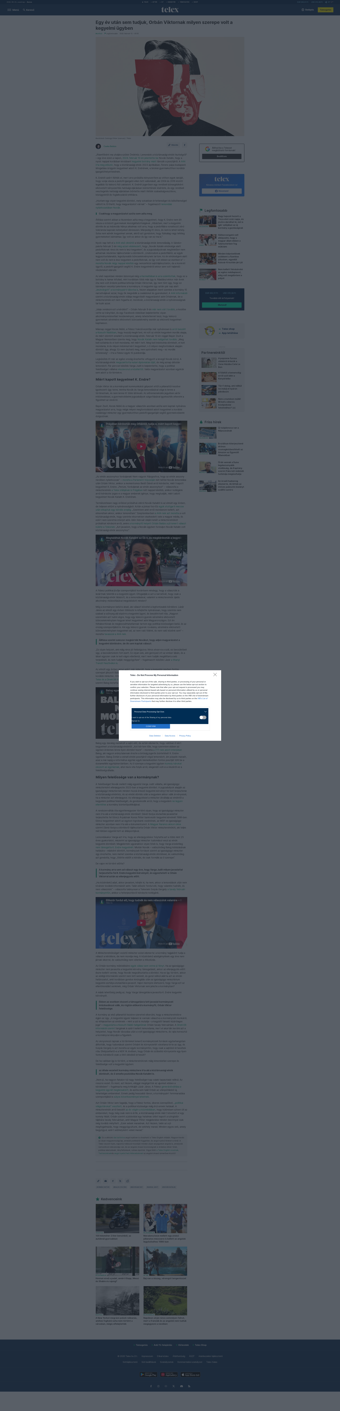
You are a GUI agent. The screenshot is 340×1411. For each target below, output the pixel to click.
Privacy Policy (185, 736)
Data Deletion (155, 736)
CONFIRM (151, 726)
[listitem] (169, 711)
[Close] (215, 675)
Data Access (170, 736)
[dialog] (170, 705)
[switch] (202, 717)
